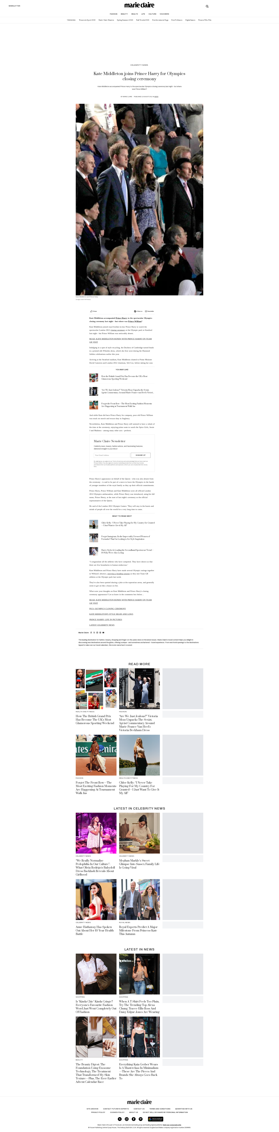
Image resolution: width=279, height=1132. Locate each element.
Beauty (124, 14)
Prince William (134, 321)
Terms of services (118, 461)
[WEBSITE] (100, 632)
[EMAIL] (103, 632)
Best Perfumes (176, 20)
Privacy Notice (98, 463)
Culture (152, 14)
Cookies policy (117, 1112)
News (156, 96)
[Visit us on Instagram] (127, 1119)
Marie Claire (127, 96)
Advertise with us (183, 1109)
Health (134, 14)
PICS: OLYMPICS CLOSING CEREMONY (107, 609)
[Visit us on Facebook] (134, 1119)
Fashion (113, 14)
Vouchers (164, 14)
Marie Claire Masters (106, 20)
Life (143, 14)
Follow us (139, 311)
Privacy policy (98, 1112)
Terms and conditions (159, 1109)
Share (95, 311)
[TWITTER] (94, 632)
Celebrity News (139, 65)
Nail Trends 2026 (142, 20)
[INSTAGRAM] (97, 632)
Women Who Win (204, 20)
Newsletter (151, 311)
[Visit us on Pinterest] (141, 1119)
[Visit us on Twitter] (120, 1119)
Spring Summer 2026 (125, 20)
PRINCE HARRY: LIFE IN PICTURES (105, 619)
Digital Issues (190, 20)
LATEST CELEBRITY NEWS (101, 625)
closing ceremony (118, 330)
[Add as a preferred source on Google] (169, 1119)
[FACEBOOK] (91, 632)
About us (133, 1112)
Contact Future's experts (116, 1109)
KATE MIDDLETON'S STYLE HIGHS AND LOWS (111, 614)
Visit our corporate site (172, 1125)
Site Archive (92, 1109)
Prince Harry (121, 318)
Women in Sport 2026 (87, 20)
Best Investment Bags (160, 20)
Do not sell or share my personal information (165, 1112)
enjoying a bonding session (118, 574)
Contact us (139, 1109)
